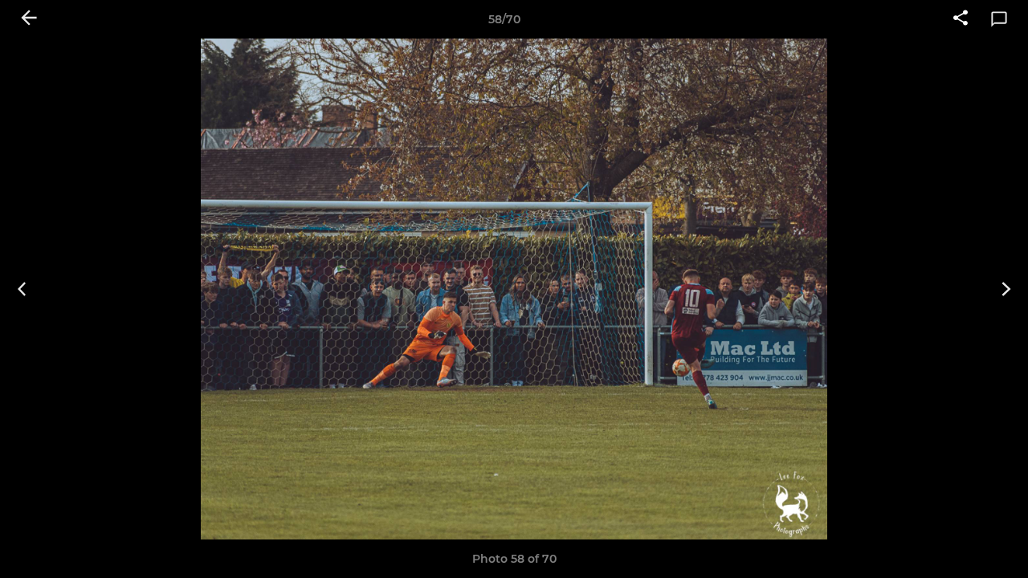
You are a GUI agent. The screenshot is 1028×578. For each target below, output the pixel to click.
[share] (960, 19)
